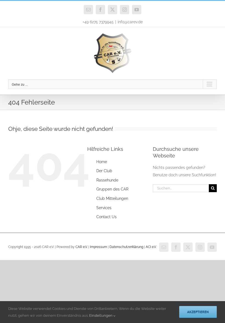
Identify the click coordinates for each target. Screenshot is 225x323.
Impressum (98, 247)
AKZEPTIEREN (198, 312)
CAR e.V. (81, 247)
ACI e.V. (151, 247)
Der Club (104, 171)
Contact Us (106, 217)
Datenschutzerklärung (126, 247)
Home (101, 162)
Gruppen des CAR (112, 189)
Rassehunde (107, 180)
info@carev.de (130, 22)
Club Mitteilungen (112, 198)
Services (103, 208)
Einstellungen (101, 315)
